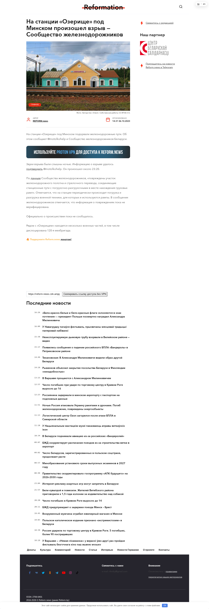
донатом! (66, 239)
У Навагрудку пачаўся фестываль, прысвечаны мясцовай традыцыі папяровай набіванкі (84, 328)
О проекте (148, 550)
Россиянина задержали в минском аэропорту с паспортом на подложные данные (81, 397)
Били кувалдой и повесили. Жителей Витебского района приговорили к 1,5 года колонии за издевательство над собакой (83, 492)
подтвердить (34, 169)
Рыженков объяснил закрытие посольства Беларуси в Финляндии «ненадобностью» (83, 370)
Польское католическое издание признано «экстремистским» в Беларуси (82, 522)
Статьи (93, 550)
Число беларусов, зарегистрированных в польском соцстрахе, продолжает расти (81, 455)
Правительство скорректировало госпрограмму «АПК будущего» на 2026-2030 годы (85, 475)
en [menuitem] (204, 4)
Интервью (107, 550)
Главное (35, 105)
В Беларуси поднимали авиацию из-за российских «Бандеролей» (83, 436)
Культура (45, 550)
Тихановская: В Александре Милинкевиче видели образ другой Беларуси (82, 359)
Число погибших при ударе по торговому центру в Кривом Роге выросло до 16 (82, 386)
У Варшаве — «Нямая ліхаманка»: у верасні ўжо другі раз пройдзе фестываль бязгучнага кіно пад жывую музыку (83, 542)
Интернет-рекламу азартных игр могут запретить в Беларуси (80, 483)
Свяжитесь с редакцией (159, 23)
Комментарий (63, 550)
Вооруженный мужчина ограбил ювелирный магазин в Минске (82, 513)
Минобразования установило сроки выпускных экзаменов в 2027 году (83, 465)
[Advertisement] (78, 266)
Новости (80, 550)
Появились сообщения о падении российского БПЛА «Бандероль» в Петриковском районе (85, 349)
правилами (171, 571)
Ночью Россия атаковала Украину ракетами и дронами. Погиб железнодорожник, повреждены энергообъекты (81, 407)
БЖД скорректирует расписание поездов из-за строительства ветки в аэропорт (85, 444)
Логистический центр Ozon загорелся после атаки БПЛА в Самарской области (79, 417)
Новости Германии (128, 550)
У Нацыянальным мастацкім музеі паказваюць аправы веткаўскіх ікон (83, 427)
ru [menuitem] (198, 4)
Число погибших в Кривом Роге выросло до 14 (72, 500)
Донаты (31, 550)
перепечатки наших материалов (165, 577)
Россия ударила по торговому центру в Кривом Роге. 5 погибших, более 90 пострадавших (83, 532)
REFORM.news (40, 121)
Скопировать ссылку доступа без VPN (85, 294)
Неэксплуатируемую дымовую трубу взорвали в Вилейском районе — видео (86, 339)
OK (165, 605)
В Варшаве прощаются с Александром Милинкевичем (76, 378)
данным (36, 178)
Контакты (164, 550)
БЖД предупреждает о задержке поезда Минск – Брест (77, 507)
